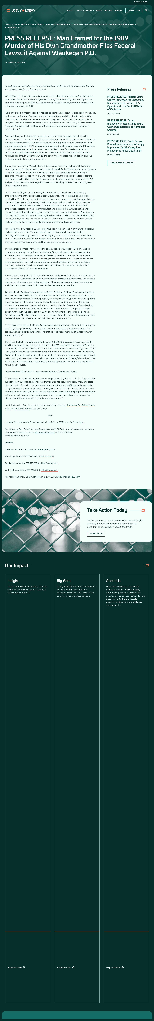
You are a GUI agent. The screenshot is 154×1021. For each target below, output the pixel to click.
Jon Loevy (72, 405)
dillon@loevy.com (49, 463)
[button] (74, 10)
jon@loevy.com (46, 456)
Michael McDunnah (45, 432)
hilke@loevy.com (49, 470)
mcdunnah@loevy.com (68, 477)
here (82, 422)
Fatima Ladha (23, 408)
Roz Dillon (83, 405)
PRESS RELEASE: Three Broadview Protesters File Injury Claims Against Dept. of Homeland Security (126, 125)
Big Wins (64, 580)
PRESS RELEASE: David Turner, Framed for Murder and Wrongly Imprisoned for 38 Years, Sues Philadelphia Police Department (125, 145)
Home (8, 24)
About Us (113, 580)
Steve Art (18, 372)
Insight (12, 580)
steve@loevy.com (47, 449)
